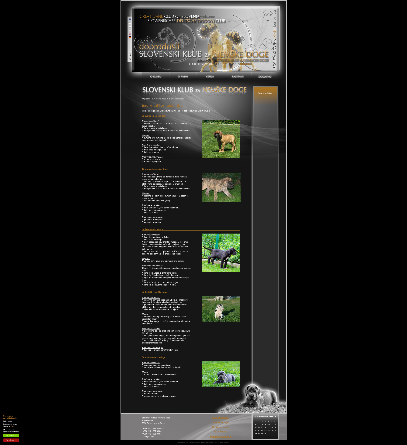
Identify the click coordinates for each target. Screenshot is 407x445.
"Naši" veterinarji (265, 55)
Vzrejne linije (183, 53)
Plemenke (210, 62)
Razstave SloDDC (238, 56)
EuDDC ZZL (210, 44)
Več (12, 426)
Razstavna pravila (237, 48)
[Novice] (130, 55)
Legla (210, 66)
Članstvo (155, 57)
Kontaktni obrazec (265, 67)
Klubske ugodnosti (265, 59)
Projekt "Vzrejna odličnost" (210, 49)
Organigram (155, 53)
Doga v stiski (265, 51)
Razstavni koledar (238, 52)
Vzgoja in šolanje (182, 61)
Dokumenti (155, 61)
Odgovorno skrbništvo (265, 46)
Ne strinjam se (11, 440)
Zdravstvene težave (183, 65)
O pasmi (146, 99)
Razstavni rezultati (237, 44)
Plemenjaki (210, 58)
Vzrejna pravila (210, 40)
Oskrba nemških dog (183, 57)
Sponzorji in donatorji (265, 63)
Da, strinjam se (11, 435)
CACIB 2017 (237, 64)
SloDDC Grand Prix (238, 60)
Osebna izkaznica (155, 49)
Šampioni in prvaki (237, 40)
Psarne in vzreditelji (210, 54)
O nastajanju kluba (155, 45)
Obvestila (156, 65)
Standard (183, 49)
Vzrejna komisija (210, 36)
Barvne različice (176, 99)
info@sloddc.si (150, 436)
